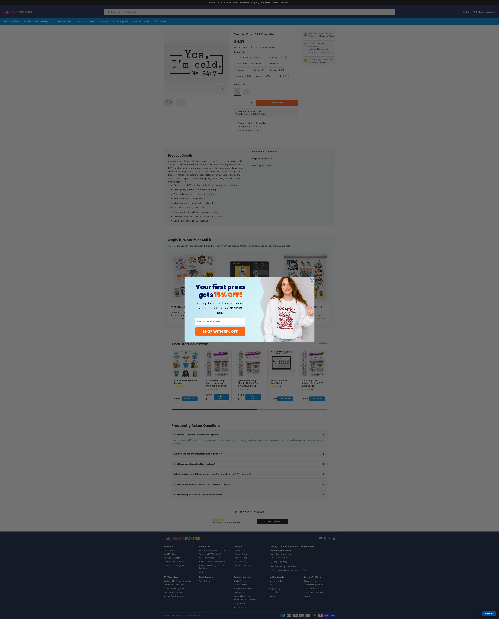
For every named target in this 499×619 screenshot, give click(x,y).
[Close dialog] (311, 280)
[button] (489, 613)
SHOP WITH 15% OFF (220, 331)
